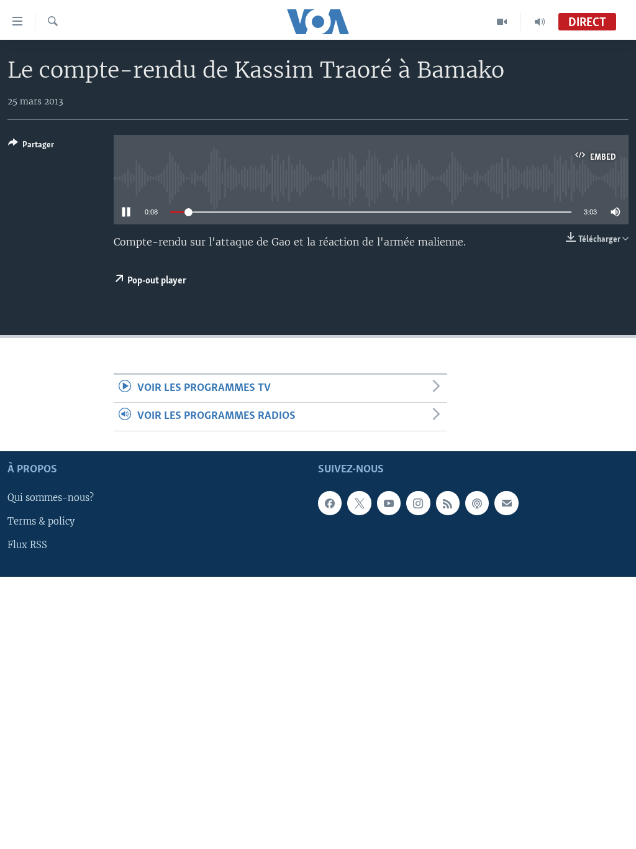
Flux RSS (27, 545)
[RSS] (448, 503)
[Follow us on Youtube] (389, 503)
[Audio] (539, 21)
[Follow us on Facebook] (330, 503)
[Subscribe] (506, 503)
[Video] (502, 21)
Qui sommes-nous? (50, 497)
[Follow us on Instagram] (418, 503)
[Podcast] (477, 503)
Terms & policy (41, 521)
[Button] (31, 146)
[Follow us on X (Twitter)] (359, 503)
